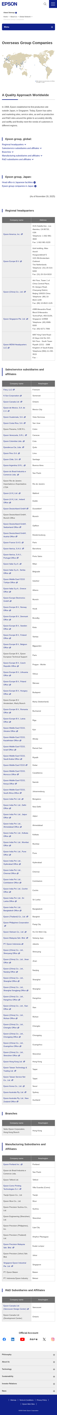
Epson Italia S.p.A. (11, 564)
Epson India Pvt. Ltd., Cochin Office (15, 890)
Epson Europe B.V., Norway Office (15, 609)
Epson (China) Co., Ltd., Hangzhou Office (13, 998)
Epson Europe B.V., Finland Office (15, 636)
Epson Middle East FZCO (14, 765)
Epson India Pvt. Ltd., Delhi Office (14, 806)
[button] (28, 1354)
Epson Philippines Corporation (16, 923)
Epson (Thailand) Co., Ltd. (14, 917)
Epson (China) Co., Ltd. (13, 292)
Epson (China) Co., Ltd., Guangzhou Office (13, 1044)
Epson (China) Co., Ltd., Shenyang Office (13, 951)
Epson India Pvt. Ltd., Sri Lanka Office (13, 899)
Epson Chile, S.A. (10, 459)
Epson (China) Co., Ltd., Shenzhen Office (13, 1054)
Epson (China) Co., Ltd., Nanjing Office (13, 970)
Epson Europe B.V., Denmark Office (15, 618)
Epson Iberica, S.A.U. (12, 549)
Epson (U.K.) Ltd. (10, 493)
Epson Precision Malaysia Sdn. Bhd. (14, 1246)
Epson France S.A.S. (12, 542)
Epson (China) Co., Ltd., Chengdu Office (13, 1026)
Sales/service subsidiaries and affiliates (20, 148)
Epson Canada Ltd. (11, 402)
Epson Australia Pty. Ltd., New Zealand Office (15, 1100)
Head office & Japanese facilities (17, 182)
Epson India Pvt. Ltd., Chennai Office (12, 872)
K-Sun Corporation (11, 396)
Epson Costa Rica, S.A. (13, 423)
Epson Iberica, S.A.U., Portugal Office (12, 556)
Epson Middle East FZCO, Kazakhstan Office (14, 739)
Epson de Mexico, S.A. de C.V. (14, 409)
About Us (13, 17)
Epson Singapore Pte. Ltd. (14, 319)
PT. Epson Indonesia (12, 944)
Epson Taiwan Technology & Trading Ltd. (15, 1069)
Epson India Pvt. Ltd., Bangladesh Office (12, 909)
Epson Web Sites (28, 1404)
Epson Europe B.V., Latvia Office (14, 720)
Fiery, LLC (7, 390)
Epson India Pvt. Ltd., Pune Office (14, 853)
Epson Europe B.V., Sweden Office (15, 627)
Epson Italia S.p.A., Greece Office (14, 590)
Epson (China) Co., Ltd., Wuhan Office (13, 1016)
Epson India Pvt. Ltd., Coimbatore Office (12, 881)
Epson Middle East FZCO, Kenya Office (14, 782)
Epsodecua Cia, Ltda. (12, 447)
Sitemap (13, 1400)
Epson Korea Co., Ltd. (12, 1086)
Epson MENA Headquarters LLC (15, 346)
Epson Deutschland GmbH (14, 509)
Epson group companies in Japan (18, 186)
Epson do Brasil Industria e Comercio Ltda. (14, 473)
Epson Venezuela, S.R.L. (13, 435)
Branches (6, 152)
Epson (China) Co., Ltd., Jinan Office (16, 961)
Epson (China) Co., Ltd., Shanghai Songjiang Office (14, 989)
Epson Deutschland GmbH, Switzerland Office (14, 525)
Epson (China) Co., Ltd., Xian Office (15, 1007)
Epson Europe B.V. (11, 261)
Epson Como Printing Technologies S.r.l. (12, 1187)
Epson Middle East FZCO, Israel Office (14, 748)
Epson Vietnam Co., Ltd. (13, 932)
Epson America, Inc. (11, 234)
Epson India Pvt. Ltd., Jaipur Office (15, 816)
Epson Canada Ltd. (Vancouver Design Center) (14, 1307)
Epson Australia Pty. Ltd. (13, 1092)
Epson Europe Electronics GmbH (14, 599)
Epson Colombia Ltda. (12, 441)
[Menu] (53, 4)
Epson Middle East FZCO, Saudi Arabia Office (14, 757)
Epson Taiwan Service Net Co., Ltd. (14, 1078)
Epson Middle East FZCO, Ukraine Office (14, 729)
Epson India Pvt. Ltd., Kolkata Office (15, 834)
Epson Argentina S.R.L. (13, 465)
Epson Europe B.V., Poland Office (14, 683)
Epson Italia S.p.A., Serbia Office (14, 571)
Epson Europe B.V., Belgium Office (15, 646)
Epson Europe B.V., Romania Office (15, 711)
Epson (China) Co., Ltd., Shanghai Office (13, 979)
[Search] (45, 4)
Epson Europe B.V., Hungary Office (15, 692)
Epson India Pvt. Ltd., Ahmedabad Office (12, 825)
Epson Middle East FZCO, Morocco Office (14, 772)
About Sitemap (9, 13)
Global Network (25, 17)
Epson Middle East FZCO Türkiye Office (14, 581)
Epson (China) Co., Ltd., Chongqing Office (13, 1035)
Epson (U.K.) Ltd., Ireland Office (14, 501)
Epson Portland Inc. (11, 1164)
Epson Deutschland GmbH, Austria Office (14, 535)
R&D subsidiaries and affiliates (16, 159)
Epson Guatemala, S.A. (13, 417)
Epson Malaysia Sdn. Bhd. (14, 938)
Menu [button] (6, 27)
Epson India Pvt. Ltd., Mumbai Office (16, 844)
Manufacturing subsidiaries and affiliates (21, 156)
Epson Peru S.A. (10, 453)
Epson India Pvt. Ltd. (12, 799)
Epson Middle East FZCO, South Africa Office (14, 791)
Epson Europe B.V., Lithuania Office (15, 674)
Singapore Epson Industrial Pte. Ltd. (14, 1264)
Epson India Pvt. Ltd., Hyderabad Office (12, 862)
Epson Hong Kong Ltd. (12, 1062)
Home (5, 17)
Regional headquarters (13, 144)
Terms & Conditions (26, 1400)
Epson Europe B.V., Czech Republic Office (14, 664)
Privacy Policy (42, 1400)
